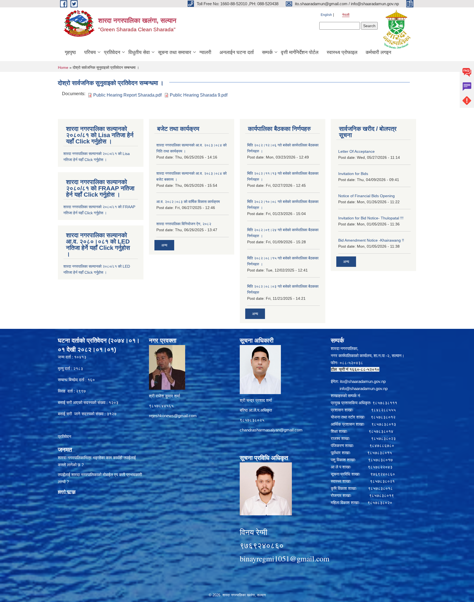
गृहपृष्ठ (70, 52)
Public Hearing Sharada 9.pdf (198, 95)
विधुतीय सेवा (139, 52)
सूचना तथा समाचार (174, 52)
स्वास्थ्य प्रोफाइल (342, 52)
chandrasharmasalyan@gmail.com (271, 430)
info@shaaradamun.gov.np (364, 388)
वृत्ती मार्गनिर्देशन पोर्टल (299, 52)
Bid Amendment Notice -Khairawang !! (371, 240)
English (326, 15)
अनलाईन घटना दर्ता (236, 52)
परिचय (90, 52)
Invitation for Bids (353, 173)
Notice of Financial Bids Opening (366, 196)
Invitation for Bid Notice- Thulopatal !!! (371, 218)
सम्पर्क (267, 52)
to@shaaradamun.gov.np (363, 381)
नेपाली (345, 15)
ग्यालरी (205, 52)
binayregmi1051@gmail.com (284, 558)
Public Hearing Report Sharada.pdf (127, 95)
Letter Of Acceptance (356, 151)
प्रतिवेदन (112, 52)
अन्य (164, 245)
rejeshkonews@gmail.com (173, 415)
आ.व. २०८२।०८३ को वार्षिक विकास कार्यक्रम (188, 201)
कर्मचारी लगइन (378, 52)
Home (63, 67)
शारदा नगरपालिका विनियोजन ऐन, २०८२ (183, 224)
